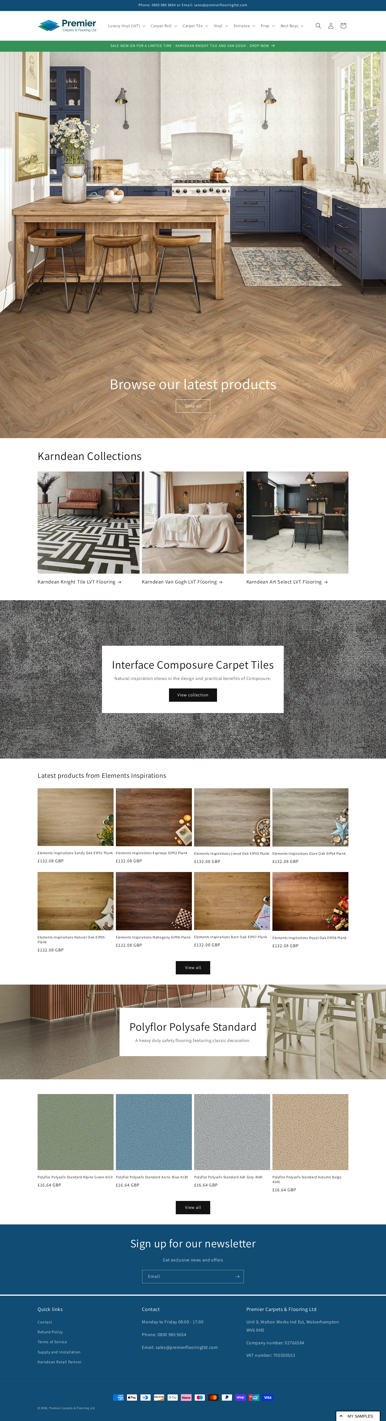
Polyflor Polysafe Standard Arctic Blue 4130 (152, 1177)
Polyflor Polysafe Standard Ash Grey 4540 (228, 1177)
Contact (45, 1322)
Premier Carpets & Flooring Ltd (72, 1408)
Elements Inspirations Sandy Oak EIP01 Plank (75, 853)
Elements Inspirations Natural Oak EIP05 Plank (71, 939)
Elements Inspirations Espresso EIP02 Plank (151, 853)
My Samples (360, 1416)
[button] (126, 26)
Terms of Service (52, 1341)
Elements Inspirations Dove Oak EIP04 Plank (309, 853)
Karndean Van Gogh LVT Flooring (179, 581)
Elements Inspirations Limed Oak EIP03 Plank (231, 853)
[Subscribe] (237, 1276)
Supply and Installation (59, 1352)
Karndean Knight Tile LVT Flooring (77, 581)
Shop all (193, 406)
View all (193, 967)
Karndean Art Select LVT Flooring (284, 581)
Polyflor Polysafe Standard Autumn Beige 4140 (306, 1179)
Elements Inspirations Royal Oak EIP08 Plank (309, 938)
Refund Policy (50, 1331)
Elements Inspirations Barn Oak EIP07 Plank (230, 937)
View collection (193, 694)
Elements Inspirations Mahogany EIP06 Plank (153, 937)
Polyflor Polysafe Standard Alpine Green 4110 (75, 1177)
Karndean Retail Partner (60, 1361)
